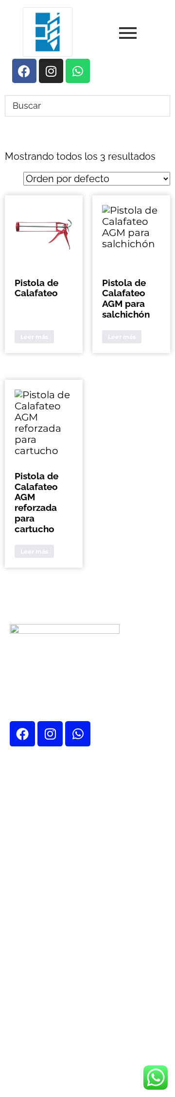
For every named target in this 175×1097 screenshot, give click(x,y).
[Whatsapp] (77, 733)
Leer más (34, 336)
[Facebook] (22, 733)
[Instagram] (50, 733)
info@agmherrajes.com (90, 1006)
